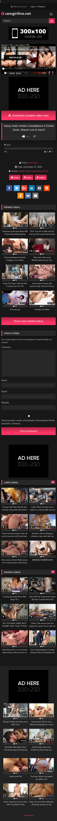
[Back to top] (49, 814)
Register (41, 7)
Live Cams (33, 163)
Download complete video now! (30, 115)
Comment (5, 347)
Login (32, 7)
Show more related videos (28, 321)
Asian (16, 177)
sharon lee (44, 171)
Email (4, 391)
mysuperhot (29, 815)
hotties (42, 177)
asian (29, 177)
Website (5, 403)
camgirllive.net (17, 13)
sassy (34, 171)
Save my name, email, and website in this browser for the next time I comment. (28, 422)
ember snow (24, 171)
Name (4, 380)
